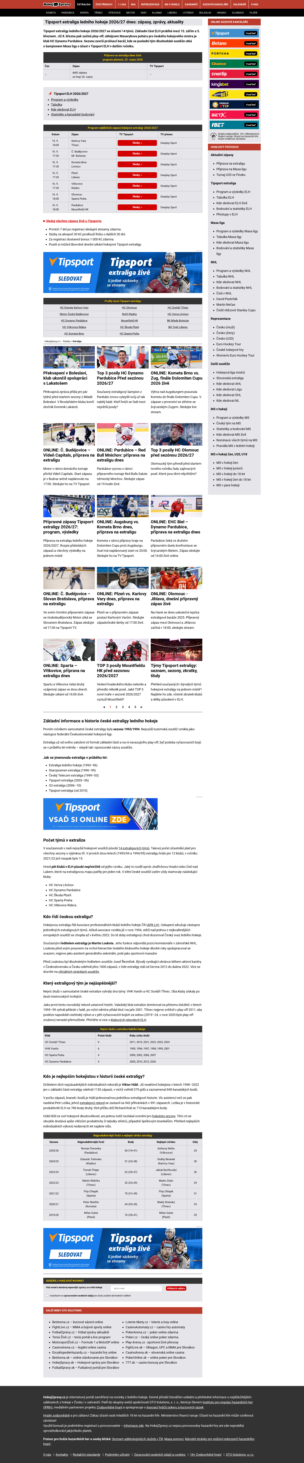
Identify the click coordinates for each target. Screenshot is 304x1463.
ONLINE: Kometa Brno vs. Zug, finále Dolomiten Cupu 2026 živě (176, 378)
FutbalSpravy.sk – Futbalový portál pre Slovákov (85, 1367)
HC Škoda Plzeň (129, 327)
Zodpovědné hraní (109, 1407)
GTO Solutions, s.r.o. (240, 1454)
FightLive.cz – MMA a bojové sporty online (82, 1327)
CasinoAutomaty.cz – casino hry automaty (155, 1327)
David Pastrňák (227, 299)
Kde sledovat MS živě (231, 434)
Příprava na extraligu (230, 163)
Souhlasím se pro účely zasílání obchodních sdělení (90, 1295)
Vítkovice (114, 12)
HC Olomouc (129, 307)
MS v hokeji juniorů (229, 468)
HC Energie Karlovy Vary (74, 307)
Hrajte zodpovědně (56, 1415)
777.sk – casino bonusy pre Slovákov (151, 1362)
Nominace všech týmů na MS (236, 440)
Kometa (51, 12)
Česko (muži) (225, 327)
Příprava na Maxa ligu (231, 169)
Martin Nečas (225, 304)
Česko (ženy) (225, 333)
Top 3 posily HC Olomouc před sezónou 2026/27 (175, 453)
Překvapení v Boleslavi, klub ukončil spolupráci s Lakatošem (65, 378)
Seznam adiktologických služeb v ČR (137, 1439)
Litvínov (188, 12)
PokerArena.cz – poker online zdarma (152, 1332)
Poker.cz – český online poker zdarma (152, 1337)
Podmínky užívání (117, 1454)
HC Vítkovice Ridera (74, 327)
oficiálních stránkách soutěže (78, 972)
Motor (130, 12)
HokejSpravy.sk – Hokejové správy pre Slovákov (85, 1362)
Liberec (172, 12)
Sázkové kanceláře (215, 4)
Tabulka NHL (225, 276)
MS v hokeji (172, 4)
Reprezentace (150, 4)
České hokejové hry (230, 350)
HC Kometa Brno (74, 333)
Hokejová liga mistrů (230, 372)
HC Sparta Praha (129, 333)
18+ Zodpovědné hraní (205, 1454)
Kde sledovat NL (227, 400)
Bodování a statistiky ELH (234, 209)
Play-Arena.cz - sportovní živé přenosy (152, 1342)
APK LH (152, 925)
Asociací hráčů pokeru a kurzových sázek (175, 1407)
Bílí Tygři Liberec (178, 327)
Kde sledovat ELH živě (231, 203)
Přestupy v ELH (227, 214)
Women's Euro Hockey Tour (235, 355)
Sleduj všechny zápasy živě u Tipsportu (74, 221)
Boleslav (205, 12)
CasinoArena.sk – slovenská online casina (155, 1352)
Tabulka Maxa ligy (229, 237)
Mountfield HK (129, 320)
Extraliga (83, 4)
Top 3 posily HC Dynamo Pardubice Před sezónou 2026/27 (120, 378)
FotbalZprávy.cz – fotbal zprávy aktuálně (80, 1332)
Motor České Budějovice (74, 314)
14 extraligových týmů (134, 848)
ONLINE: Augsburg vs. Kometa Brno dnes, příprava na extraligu (118, 527)
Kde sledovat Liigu (229, 389)
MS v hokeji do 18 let (230, 474)
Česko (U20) (225, 338)
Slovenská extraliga (230, 378)
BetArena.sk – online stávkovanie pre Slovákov (85, 1357)
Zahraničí (191, 4)
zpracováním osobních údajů (78, 1295)
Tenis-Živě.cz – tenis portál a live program (81, 1337)
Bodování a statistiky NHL (234, 288)
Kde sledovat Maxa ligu (232, 242)
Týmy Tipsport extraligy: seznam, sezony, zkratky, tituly (174, 670)
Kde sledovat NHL (229, 282)
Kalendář (239, 4)
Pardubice (67, 12)
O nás (254, 4)
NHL (133, 4)
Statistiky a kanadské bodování (72, 114)
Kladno (157, 12)
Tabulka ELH (225, 197)
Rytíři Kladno (129, 314)
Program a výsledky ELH (233, 192)
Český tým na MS (228, 423)
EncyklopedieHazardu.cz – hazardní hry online (84, 1352)
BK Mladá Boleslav (178, 320)
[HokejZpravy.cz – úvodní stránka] (56, 4)
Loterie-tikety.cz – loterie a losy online (152, 1322)
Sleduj (136, 142)
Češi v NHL (224, 293)
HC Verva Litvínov (178, 314)
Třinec (98, 12)
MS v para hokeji (227, 485)
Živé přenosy (104, 4)
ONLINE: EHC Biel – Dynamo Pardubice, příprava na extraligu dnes (175, 527)
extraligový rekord (92, 1103)
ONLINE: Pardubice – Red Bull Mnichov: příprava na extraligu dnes (121, 455)
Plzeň (253, 12)
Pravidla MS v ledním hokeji (235, 446)
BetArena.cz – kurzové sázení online (77, 1322)
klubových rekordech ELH (128, 1020)
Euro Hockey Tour (228, 344)
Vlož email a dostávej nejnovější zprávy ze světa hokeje (74, 1287)
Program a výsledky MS (232, 417)
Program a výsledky (64, 99)
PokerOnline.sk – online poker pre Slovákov (156, 1357)
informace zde (134, 1425)
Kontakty (62, 1454)
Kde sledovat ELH (63, 109)
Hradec (221, 12)
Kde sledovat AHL (228, 384)
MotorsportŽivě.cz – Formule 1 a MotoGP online (85, 1342)
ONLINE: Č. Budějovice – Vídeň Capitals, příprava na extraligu (69, 455)
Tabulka (56, 104)
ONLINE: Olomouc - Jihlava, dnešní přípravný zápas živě (174, 598)
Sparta (84, 12)
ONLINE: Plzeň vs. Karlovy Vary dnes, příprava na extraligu (121, 598)
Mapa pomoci (173, 1439)
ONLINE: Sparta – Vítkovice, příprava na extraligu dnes (64, 670)
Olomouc (238, 12)
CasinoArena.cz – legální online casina (79, 1347)
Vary (144, 12)
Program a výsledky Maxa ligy (237, 231)
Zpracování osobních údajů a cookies (159, 1454)
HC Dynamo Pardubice (74, 320)
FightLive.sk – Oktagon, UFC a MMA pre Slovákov (160, 1347)
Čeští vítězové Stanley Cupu (235, 310)
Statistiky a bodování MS (233, 429)
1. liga (122, 4)
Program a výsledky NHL (233, 271)
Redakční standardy (86, 1454)
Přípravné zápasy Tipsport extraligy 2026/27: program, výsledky (68, 527)
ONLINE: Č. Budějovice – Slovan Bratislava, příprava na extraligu (68, 598)
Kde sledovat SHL (228, 395)
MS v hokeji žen (227, 463)
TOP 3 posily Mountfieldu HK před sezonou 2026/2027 (121, 670)
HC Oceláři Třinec (178, 307)
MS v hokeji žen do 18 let (233, 479)
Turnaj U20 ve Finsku (230, 175)
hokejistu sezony (163, 1116)
